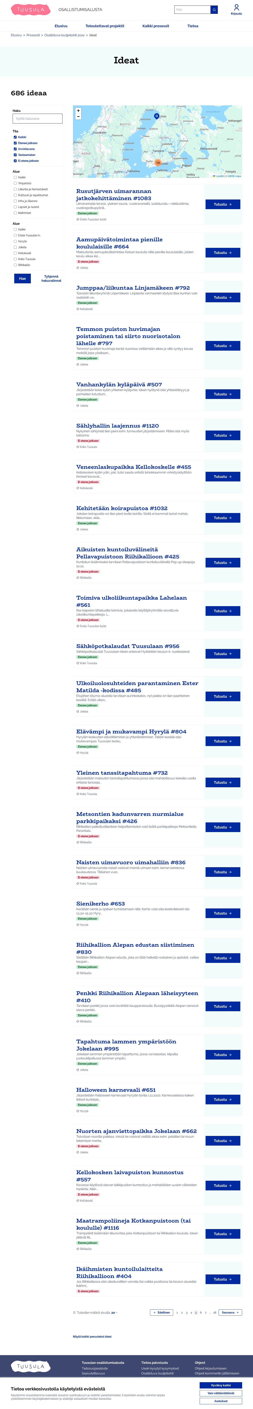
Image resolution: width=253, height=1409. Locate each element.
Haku (17, 111)
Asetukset (221, 1401)
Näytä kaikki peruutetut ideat (92, 1336)
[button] (154, 114)
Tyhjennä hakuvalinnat (51, 279)
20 (113, 1312)
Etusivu (16, 35)
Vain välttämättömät (221, 1393)
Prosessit (33, 35)
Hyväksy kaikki (221, 1385)
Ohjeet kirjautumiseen (211, 1368)
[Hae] (214, 10)
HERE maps (234, 176)
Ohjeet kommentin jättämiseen (217, 1373)
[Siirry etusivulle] (43, 1366)
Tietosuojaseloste (95, 1368)
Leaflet (220, 176)
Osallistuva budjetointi (157, 1373)
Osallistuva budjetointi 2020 (64, 35)
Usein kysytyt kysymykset (160, 1368)
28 (214, 1312)
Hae (22, 278)
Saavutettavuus (93, 1373)
